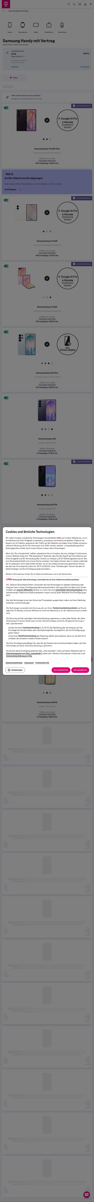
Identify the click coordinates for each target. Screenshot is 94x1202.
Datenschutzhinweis (14, 663)
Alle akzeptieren (80, 670)
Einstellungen (16, 670)
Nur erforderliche (61, 670)
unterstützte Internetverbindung (68, 590)
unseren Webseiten (25, 590)
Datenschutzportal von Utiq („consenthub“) (24, 653)
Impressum (29, 663)
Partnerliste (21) (42, 663)
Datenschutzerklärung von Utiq (19, 656)
